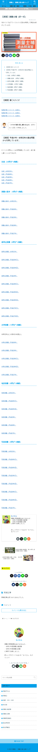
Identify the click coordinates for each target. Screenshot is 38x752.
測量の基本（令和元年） (9, 201)
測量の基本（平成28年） (9, 225)
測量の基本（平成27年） (9, 233)
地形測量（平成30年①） (9, 401)
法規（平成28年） (7, 180)
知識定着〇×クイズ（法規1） (11, 110)
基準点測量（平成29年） (9, 276)
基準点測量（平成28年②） (10, 292)
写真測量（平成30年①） (9, 459)
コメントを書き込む (19, 610)
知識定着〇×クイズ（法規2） (11, 113)
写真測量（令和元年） (8, 451)
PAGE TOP (20, 741)
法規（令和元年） (7, 171)
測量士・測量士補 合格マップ (19, 2)
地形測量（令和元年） (8, 393)
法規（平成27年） (7, 183)
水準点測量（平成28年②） (10, 366)
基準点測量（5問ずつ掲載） (15, 81)
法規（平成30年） (7, 174)
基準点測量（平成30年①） (10, 260)
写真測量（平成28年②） (9, 500)
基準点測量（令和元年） (9, 251)
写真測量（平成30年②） (9, 467)
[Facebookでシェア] (7, 55)
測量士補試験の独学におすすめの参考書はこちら (19, 8)
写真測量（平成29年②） (9, 483)
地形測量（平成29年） (8, 417)
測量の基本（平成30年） (9, 209)
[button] (18, 55)
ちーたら (14, 516)
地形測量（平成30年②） (9, 409)
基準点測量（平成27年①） (10, 308)
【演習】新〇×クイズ (12, 67)
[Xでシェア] (3, 55)
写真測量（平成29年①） (9, 475)
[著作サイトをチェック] (18, 539)
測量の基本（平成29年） (9, 217)
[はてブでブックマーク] (10, 55)
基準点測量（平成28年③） (10, 300)
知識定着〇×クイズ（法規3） (11, 116)
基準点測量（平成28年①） (10, 284)
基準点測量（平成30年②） (10, 268)
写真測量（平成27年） (8, 508)
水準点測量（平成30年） (9, 342)
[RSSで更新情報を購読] (28, 539)
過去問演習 (7, 568)
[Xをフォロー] (21, 539)
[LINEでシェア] (14, 55)
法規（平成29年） (7, 177)
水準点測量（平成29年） (9, 350)
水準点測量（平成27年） (9, 374)
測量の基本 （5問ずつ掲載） (16, 78)
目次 (16, 63)
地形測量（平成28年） (8, 425)
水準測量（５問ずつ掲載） (15, 84)
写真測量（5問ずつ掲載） (15, 90)
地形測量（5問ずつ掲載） (15, 87)
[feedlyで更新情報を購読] (25, 539)
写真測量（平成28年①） (9, 491)
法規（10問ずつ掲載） (14, 75)
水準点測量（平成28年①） (10, 358)
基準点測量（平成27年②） (10, 316)
